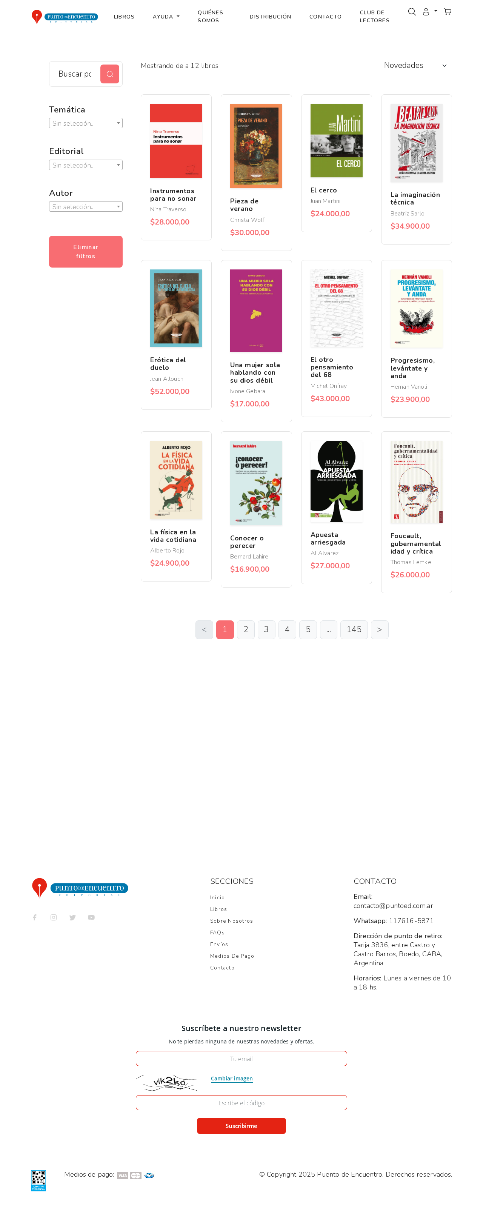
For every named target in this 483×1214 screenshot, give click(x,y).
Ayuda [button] (164, 16)
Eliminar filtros (85, 251)
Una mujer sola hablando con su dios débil (255, 372)
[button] (430, 10)
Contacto (325, 16)
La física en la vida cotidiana (173, 536)
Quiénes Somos (210, 16)
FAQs (217, 932)
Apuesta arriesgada (328, 538)
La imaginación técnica (415, 198)
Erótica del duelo (168, 363)
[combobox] (86, 123)
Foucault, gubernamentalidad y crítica (416, 543)
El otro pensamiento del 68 (332, 367)
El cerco (324, 190)
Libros (124, 16)
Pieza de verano (244, 205)
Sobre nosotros (231, 921)
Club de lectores (375, 16)
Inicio (217, 897)
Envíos (219, 944)
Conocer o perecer (247, 542)
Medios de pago (232, 956)
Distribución (270, 16)
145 (354, 629)
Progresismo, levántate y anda (413, 368)
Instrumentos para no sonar (173, 194)
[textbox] (85, 123)
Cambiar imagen (232, 1078)
